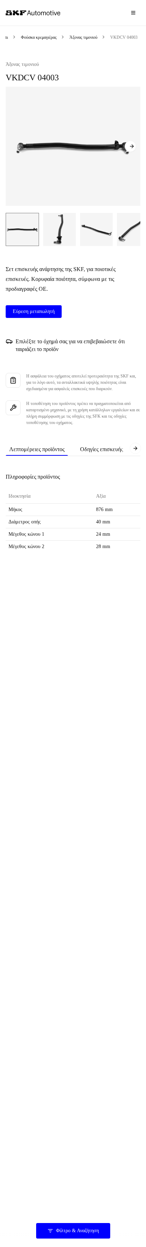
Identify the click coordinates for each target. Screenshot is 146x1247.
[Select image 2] (59, 229)
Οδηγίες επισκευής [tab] (101, 449)
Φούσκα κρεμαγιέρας (39, 37)
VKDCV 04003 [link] (123, 37)
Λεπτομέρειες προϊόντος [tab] (36, 449)
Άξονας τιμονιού (83, 37)
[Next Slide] (130, 146)
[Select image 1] (22, 229)
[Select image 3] (96, 229)
